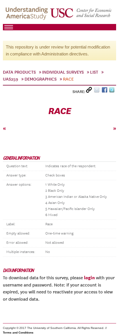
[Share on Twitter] (112, 91)
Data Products (19, 72)
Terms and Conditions (18, 332)
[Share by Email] (98, 91)
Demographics (41, 79)
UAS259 (10, 79)
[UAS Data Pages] (27, 15)
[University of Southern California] (81, 15)
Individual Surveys (63, 72)
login (89, 277)
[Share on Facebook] (105, 91)
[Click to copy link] (90, 91)
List (94, 72)
